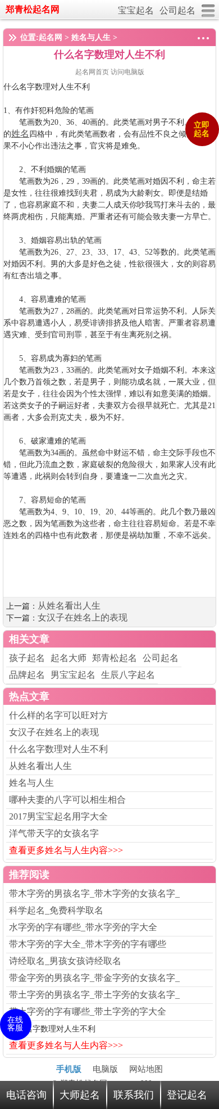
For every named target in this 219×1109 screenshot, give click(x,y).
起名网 (50, 37)
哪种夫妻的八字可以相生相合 (67, 799)
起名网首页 (93, 72)
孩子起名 (27, 658)
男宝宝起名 (73, 675)
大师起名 (80, 1095)
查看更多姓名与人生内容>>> (66, 850)
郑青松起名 (114, 658)
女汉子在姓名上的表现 (82, 617)
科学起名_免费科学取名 (56, 910)
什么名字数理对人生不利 (58, 749)
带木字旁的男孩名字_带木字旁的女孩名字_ (94, 893)
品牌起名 (27, 675)
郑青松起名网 (33, 9)
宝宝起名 (136, 10)
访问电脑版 (127, 72)
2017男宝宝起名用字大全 (58, 816)
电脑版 (105, 1069)
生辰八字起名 (128, 675)
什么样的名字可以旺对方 (58, 715)
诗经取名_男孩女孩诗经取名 (65, 961)
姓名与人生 (91, 37)
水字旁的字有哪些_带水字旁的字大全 (83, 927)
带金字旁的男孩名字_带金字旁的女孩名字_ (94, 978)
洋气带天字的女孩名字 (54, 833)
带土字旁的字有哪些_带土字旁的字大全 (87, 1011)
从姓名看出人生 (69, 605)
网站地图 (146, 1069)
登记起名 (187, 1095)
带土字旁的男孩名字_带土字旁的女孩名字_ (94, 994)
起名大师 (68, 658)
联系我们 (133, 1095)
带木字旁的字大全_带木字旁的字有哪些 (87, 944)
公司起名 (177, 10)
